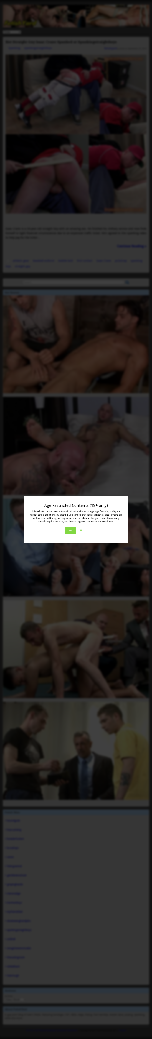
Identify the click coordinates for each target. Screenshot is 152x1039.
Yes (70, 530)
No (81, 530)
